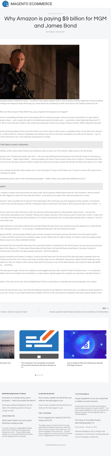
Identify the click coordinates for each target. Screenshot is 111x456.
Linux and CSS (8, 416)
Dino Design (80, 427)
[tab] (35, 375)
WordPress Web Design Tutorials (14, 393)
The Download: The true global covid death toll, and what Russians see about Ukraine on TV (38, 365)
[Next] (104, 352)
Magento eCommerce (55, 13)
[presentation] (39, 344)
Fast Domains (45, 413)
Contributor (51, 32)
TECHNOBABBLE (82, 394)
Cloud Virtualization (46, 393)
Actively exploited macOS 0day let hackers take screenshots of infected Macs (78, 310)
